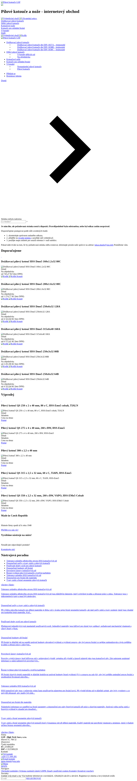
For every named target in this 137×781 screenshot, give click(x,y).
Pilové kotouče (23, 69)
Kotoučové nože (8, 26)
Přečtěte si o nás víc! (9, 530)
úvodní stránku (24, 238)
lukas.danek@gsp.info (104, 245)
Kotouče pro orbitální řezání (13, 28)
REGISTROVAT (33, 778)
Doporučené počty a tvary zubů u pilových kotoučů (28, 563)
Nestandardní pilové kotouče (29, 66)
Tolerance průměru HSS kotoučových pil (23, 575)
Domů (3, 80)
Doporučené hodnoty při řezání (19, 568)
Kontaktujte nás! (8, 549)
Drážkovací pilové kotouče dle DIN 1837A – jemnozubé (41, 45)
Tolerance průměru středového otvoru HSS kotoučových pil (31, 561)
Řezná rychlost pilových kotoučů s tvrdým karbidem (28, 573)
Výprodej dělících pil (26, 54)
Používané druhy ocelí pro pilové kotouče (24, 566)
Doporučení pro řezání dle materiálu (21, 578)
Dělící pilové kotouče (10, 23)
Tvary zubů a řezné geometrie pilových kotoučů (26, 580)
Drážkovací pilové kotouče (12, 21)
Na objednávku (23, 57)
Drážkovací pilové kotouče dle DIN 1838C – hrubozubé (41, 50)
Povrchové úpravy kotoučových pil (21, 570)
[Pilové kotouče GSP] (10, 2)
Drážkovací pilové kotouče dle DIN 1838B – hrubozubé (41, 47)
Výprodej (5, 30)
